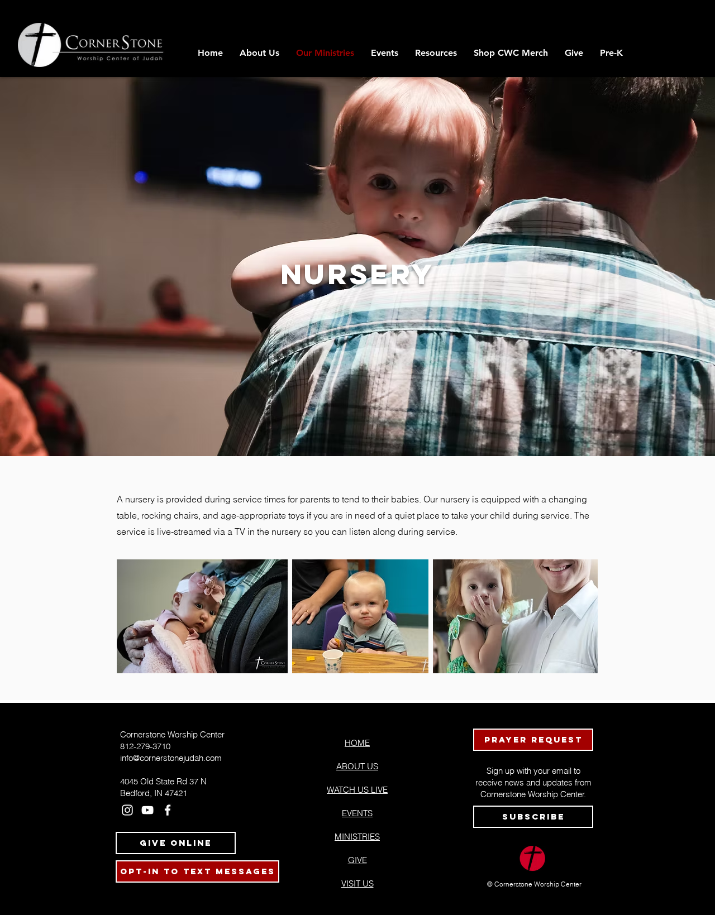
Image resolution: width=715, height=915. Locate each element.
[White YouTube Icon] (147, 810)
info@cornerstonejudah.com (171, 758)
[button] (436, 53)
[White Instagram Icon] (127, 810)
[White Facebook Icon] (167, 810)
